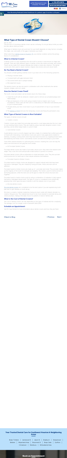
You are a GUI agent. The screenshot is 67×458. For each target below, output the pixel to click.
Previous (50, 217)
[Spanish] (57, 8)
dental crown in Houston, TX (24, 54)
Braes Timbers (14, 440)
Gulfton (57, 442)
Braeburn (46, 440)
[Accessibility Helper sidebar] (2, 14)
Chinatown (22, 445)
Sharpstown (57, 440)
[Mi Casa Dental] (9, 5)
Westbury (33, 445)
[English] (55, 8)
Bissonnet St (36, 442)
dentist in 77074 (15, 111)
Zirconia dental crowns (11, 187)
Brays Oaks (47, 442)
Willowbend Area (45, 445)
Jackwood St (26, 440)
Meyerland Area (23, 442)
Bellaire (12, 442)
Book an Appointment (58, 5)
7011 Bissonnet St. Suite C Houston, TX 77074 (39, 3)
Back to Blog (10, 217)
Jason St (37, 440)
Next (59, 217)
